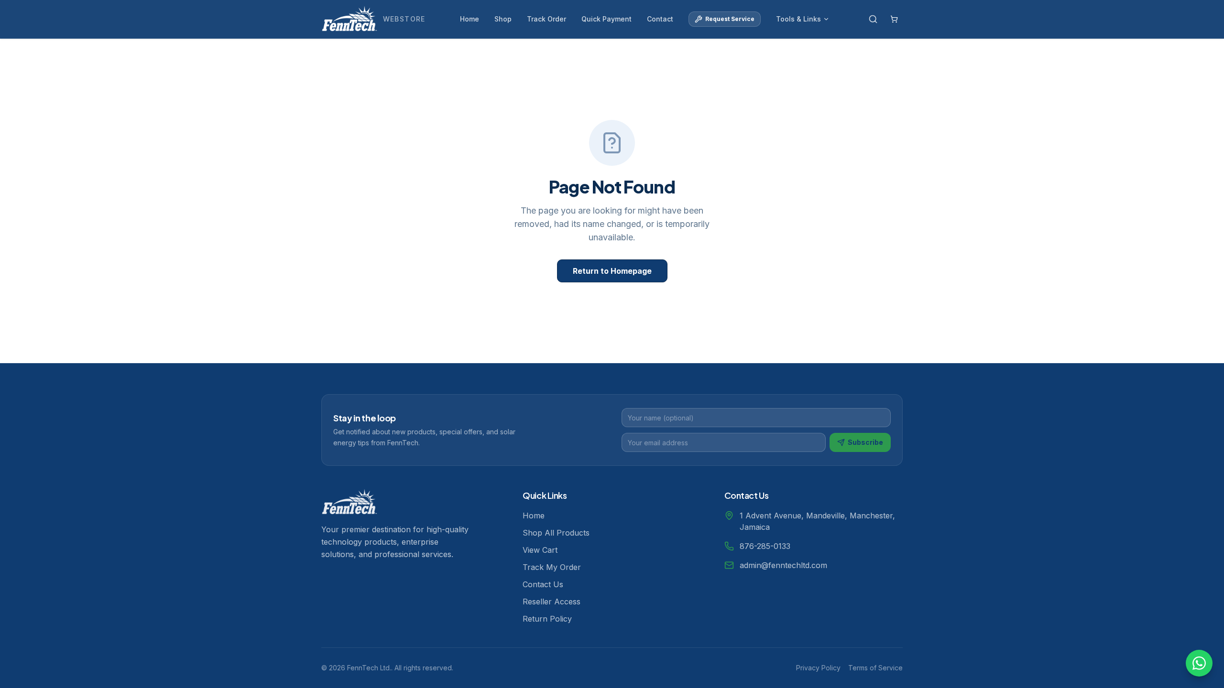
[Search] (873, 19)
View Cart (540, 550)
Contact (660, 19)
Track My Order (552, 567)
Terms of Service (875, 668)
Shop (503, 19)
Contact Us (543, 584)
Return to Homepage (612, 271)
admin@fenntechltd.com (783, 565)
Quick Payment (606, 19)
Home (469, 19)
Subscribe (865, 442)
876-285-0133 (765, 546)
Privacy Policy (818, 668)
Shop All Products (556, 533)
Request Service (729, 18)
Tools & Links (798, 19)
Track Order (546, 19)
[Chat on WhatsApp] (1199, 663)
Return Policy (547, 619)
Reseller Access (551, 601)
